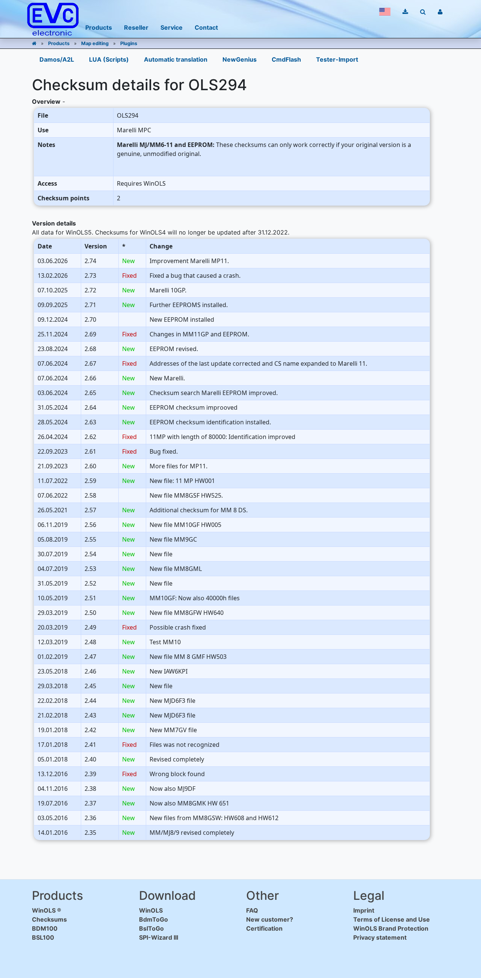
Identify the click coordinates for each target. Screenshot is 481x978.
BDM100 (44, 928)
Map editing (95, 43)
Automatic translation (175, 59)
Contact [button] (206, 27)
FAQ (252, 910)
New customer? (269, 919)
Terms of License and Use (391, 919)
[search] (423, 11)
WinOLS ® (46, 910)
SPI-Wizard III (158, 937)
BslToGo (151, 928)
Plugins (128, 43)
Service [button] (171, 27)
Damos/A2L (56, 59)
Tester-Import (337, 59)
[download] (405, 11)
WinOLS (151, 910)
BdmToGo (153, 919)
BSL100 (43, 937)
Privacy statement (380, 937)
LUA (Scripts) (109, 59)
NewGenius (239, 59)
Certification (264, 928)
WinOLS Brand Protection (390, 928)
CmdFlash (286, 59)
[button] (384, 11)
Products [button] (98, 27)
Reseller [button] (136, 27)
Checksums (49, 919)
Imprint (363, 910)
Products (59, 43)
